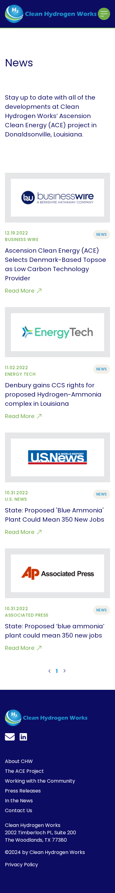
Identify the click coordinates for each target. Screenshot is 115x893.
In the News (19, 800)
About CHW (19, 761)
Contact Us (18, 810)
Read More (20, 290)
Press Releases (23, 790)
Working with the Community (40, 780)
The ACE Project (24, 771)
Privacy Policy (21, 864)
